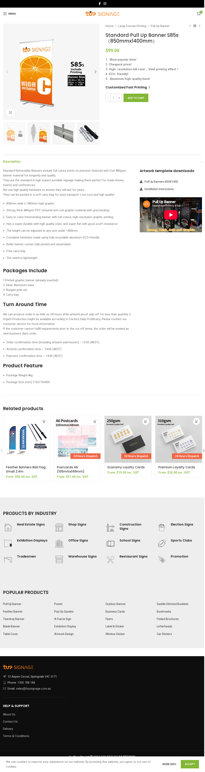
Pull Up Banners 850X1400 (161, 181)
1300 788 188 (26, 682)
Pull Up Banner (160, 26)
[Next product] (199, 26)
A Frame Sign (62, 619)
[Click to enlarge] (10, 112)
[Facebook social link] (99, 4)
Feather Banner (13, 611)
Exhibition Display (65, 626)
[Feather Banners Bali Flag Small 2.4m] (26, 439)
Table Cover (10, 634)
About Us (9, 714)
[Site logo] (103, 13)
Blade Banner (11, 626)
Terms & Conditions (16, 736)
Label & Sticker (115, 626)
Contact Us (10, 721)
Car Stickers (164, 634)
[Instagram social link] (105, 4)
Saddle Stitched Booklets (172, 604)
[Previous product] (190, 26)
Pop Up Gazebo (64, 611)
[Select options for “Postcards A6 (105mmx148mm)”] (94, 421)
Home (110, 26)
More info (169, 764)
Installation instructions (159, 189)
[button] (7, 72)
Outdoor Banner (116, 604)
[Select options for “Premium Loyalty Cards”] (196, 421)
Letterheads (164, 626)
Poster (58, 604)
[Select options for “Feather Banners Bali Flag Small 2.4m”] (44, 421)
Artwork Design (64, 634)
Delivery (8, 729)
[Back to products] (194, 26)
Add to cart (136, 97)
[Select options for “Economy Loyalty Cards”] (145, 421)
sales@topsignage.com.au (33, 688)
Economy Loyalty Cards (126, 467)
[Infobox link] (25, 528)
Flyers (109, 619)
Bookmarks (164, 611)
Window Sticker (115, 634)
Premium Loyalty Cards (176, 467)
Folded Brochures (168, 619)
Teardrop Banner (13, 619)
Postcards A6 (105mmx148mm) (70, 469)
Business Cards (115, 611)
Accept (190, 764)
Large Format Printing (132, 26)
